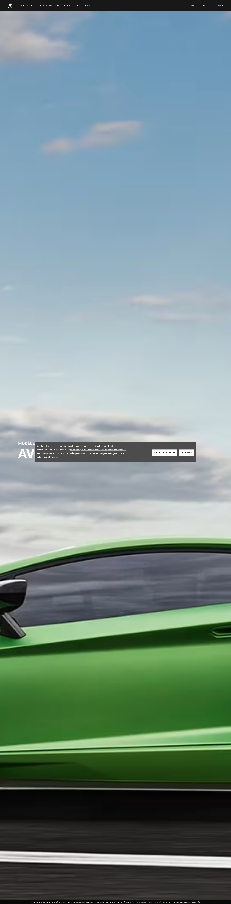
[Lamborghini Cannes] (10, 5)
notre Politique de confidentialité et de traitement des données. (98, 450)
